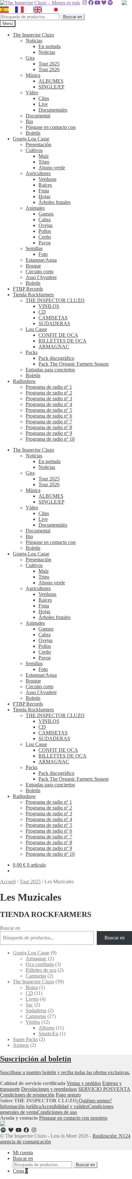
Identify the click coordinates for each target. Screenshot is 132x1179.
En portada (49, 46)
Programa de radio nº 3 (49, 398)
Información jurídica (20, 1106)
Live (43, 104)
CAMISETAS (53, 317)
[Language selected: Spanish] (33, 9)
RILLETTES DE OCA (62, 341)
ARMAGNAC (53, 346)
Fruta (43, 190)
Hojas (44, 196)
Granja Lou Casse (31, 138)
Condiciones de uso (57, 1112)
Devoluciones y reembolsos (49, 1089)
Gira (30, 58)
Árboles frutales (54, 202)
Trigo (43, 162)
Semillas (34, 248)
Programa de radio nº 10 (50, 439)
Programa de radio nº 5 (49, 410)
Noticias (34, 40)
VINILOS (48, 306)
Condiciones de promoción (27, 1095)
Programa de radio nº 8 (49, 427)
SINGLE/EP (51, 86)
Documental (38, 115)
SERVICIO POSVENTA (104, 1089)
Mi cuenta (23, 1152)
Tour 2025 (49, 63)
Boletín (33, 133)
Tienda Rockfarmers (33, 294)
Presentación (38, 144)
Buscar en (72, 16)
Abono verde (51, 167)
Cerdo (44, 237)
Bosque (33, 265)
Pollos (44, 231)
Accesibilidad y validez (64, 1106)
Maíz (43, 156)
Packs (31, 352)
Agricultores (38, 173)
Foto (43, 254)
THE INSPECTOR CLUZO (55, 300)
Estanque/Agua (41, 260)
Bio (29, 121)
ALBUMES (50, 81)
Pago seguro (68, 1095)
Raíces (45, 185)
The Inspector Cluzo (33, 35)
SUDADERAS (54, 323)
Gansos (46, 213)
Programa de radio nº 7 (49, 421)
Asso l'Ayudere (41, 277)
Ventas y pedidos (84, 1083)
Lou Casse (36, 329)
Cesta (20, 1171)
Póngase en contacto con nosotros (73, 1118)
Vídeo (32, 92)
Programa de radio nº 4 (49, 404)
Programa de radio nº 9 (49, 433)
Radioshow (24, 381)
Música (33, 75)
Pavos (44, 242)
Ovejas (45, 225)
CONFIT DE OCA (58, 335)
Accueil (8, 881)
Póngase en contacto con (51, 127)
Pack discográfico (56, 358)
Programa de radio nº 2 (49, 392)
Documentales (52, 110)
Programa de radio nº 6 (49, 416)
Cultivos (34, 150)
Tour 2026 (49, 69)
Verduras (47, 179)
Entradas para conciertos (50, 369)
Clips (43, 98)
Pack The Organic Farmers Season (73, 364)
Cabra (44, 219)
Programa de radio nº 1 (49, 387)
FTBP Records (28, 289)
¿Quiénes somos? (94, 1100)
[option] (21, 9)
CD (42, 312)
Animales (35, 208)
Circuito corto (40, 271)
